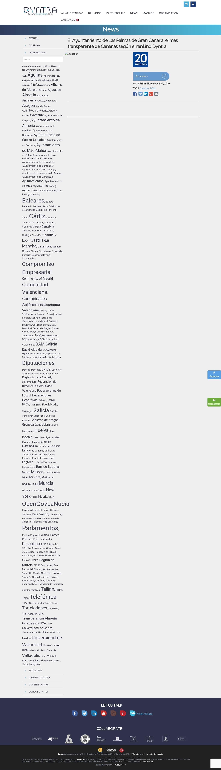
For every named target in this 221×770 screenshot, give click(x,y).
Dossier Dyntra (38, 684)
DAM (152, 88)
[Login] (186, 4)
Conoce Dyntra (38, 691)
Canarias (144, 88)
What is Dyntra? (72, 13)
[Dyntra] (40, 10)
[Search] (193, 4)
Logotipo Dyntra (39, 677)
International (38, 52)
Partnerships (115, 13)
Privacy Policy (120, 765)
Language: (68, 19)
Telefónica (136, 754)
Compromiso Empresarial (153, 754)
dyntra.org (80, 759)
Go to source (142, 76)
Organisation (168, 13)
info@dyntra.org (147, 761)
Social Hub (35, 670)
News (134, 13)
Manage (148, 13)
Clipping (34, 45)
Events (33, 38)
